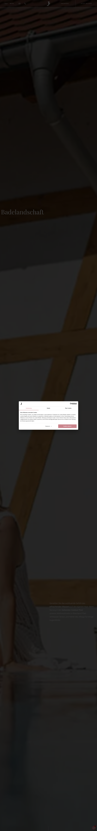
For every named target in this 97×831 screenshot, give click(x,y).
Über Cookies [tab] (68, 408)
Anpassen (47, 426)
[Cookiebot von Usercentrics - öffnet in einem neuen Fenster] (71, 404)
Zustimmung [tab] (29, 408)
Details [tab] (48, 408)
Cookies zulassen (67, 426)
